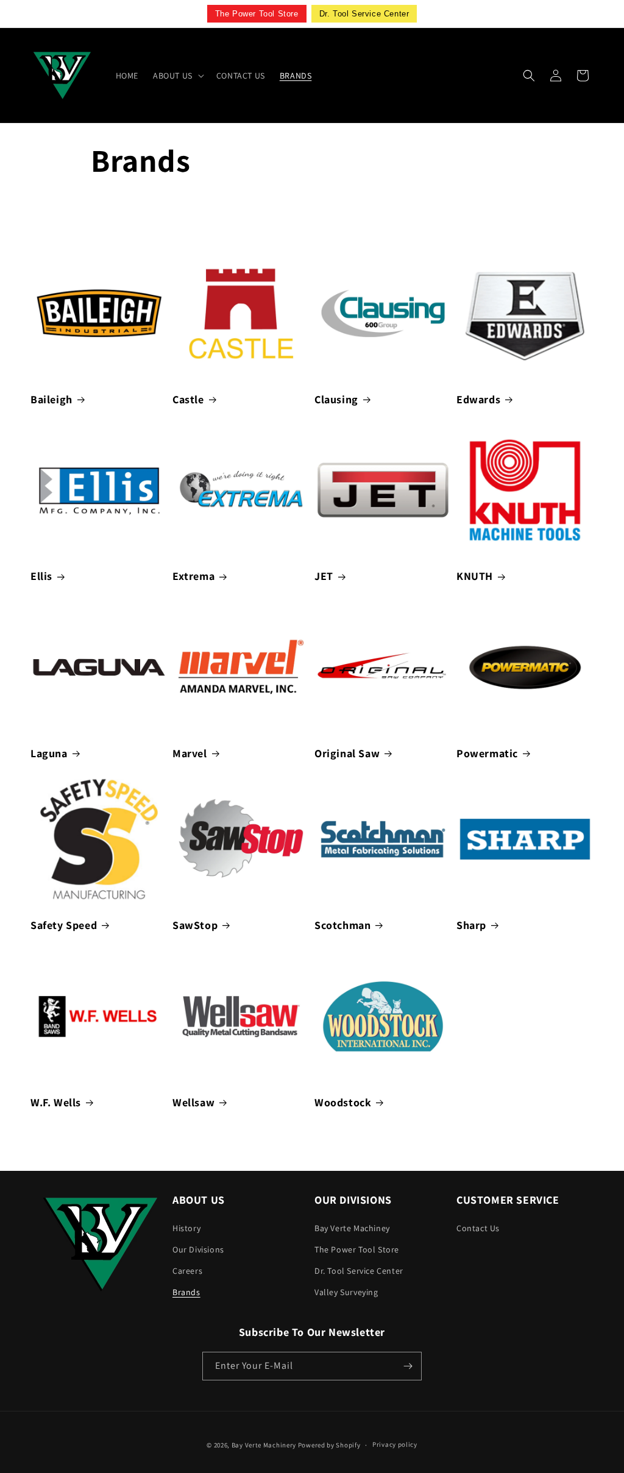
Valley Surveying (346, 1292)
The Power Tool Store (356, 1249)
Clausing (336, 399)
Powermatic (487, 753)
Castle (188, 399)
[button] (177, 75)
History (186, 1228)
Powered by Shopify (329, 1445)
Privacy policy (394, 1444)
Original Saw (347, 753)
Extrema (193, 576)
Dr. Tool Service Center (358, 1270)
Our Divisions (198, 1249)
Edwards (478, 399)
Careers (187, 1270)
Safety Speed (63, 925)
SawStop (195, 925)
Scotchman (342, 925)
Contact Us (478, 1228)
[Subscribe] (407, 1366)
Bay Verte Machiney (352, 1228)
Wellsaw (193, 1102)
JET (323, 576)
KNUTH (474, 576)
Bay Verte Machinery (264, 1445)
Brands (186, 1292)
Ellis (41, 576)
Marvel (189, 753)
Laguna (49, 753)
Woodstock (342, 1102)
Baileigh (51, 399)
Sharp (471, 925)
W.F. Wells (55, 1102)
